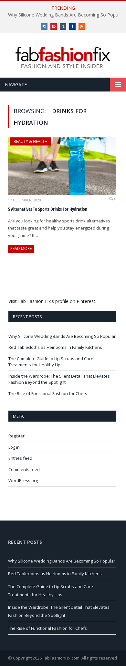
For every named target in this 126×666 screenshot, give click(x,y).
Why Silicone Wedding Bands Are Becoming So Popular (62, 336)
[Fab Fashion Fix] (63, 58)
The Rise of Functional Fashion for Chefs (47, 393)
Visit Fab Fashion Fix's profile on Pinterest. (52, 301)
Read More (21, 248)
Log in (14, 447)
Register (16, 436)
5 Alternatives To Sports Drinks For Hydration (47, 209)
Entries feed (20, 458)
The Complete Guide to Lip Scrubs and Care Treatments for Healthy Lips (50, 362)
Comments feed (24, 469)
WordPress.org (23, 480)
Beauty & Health (30, 141)
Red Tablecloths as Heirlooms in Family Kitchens (55, 347)
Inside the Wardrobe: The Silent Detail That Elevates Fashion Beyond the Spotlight (59, 379)
